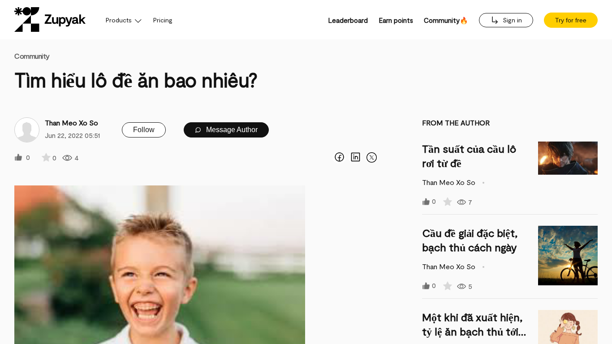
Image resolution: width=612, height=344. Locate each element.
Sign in (511, 20)
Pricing (162, 20)
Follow (144, 129)
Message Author (231, 129)
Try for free (570, 20)
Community (32, 56)
